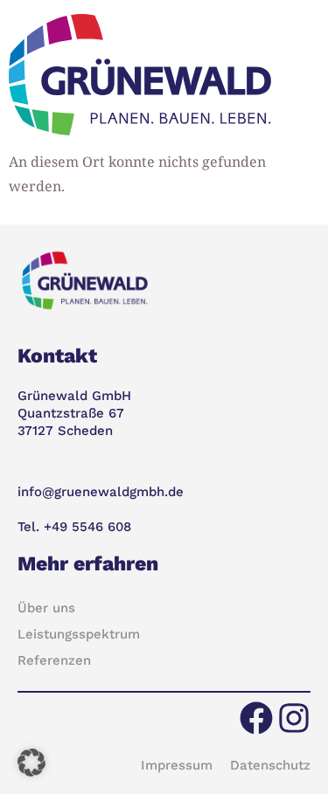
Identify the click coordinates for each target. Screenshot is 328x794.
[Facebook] (256, 718)
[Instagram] (294, 718)
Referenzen (54, 660)
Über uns (46, 608)
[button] (31, 762)
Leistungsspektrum (78, 634)
